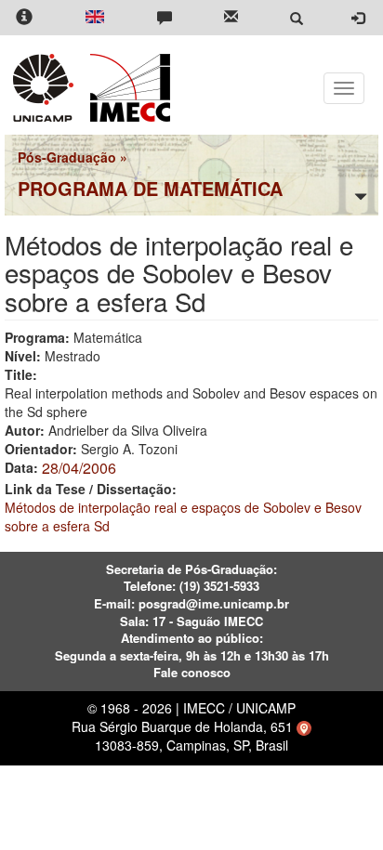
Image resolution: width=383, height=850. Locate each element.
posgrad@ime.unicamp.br (214, 603)
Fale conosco (192, 672)
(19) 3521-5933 (219, 586)
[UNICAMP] (46, 88)
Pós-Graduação (67, 157)
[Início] (127, 88)
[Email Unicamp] (231, 18)
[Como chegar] (304, 726)
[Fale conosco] (164, 18)
